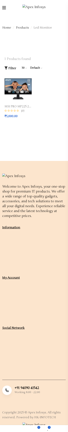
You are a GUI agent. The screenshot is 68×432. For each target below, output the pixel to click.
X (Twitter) (16, 352)
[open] (4, 8)
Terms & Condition (17, 316)
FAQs (6, 245)
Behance (15, 360)
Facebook (15, 338)
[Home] (7, 428)
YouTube (15, 367)
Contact (8, 259)
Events (7, 266)
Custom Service (14, 237)
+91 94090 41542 (27, 388)
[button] (21, 428)
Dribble (14, 345)
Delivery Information (18, 288)
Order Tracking (14, 252)
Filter (12, 68)
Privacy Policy (13, 295)
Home (6, 28)
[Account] (61, 428)
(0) (22, 110)
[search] (64, 7)
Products (22, 28)
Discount (9, 302)
